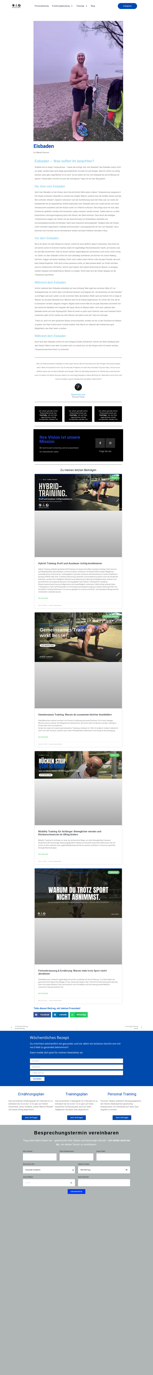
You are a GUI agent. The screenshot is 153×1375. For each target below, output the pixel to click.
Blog (93, 6)
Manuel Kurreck (78, 394)
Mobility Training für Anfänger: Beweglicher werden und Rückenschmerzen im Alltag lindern (69, 833)
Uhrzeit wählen (28, 1177)
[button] (42, 1014)
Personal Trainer (78, 397)
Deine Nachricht (83, 1177)
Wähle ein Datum (83, 1164)
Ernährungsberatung (61, 6)
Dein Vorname (28, 1151)
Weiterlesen (43, 598)
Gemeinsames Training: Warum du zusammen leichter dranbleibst (75, 714)
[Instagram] (110, 443)
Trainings (80, 6)
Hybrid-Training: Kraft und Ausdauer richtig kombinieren (70, 563)
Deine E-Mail (100, 1151)
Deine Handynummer (67, 1151)
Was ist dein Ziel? (29, 1164)
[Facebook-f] (100, 443)
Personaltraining (42, 6)
